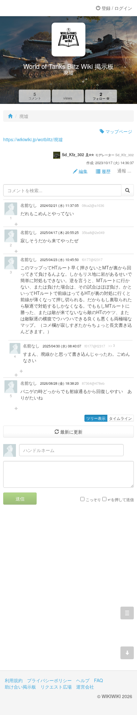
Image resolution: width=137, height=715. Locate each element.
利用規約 (14, 680)
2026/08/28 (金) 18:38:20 (59, 383)
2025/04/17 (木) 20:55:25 (59, 232)
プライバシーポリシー (49, 680)
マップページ (118, 131)
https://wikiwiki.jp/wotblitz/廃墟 (33, 139)
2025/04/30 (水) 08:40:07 (62, 346)
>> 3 (111, 345)
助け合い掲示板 (20, 686)
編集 (82, 171)
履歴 (105, 171)
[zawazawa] (30, 8)
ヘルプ (83, 680)
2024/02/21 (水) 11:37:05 (59, 205)
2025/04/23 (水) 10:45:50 (59, 259)
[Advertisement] (68, 592)
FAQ (98, 680)
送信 (20, 498)
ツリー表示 (95, 418)
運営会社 (85, 686)
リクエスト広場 (56, 686)
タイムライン (120, 418)
